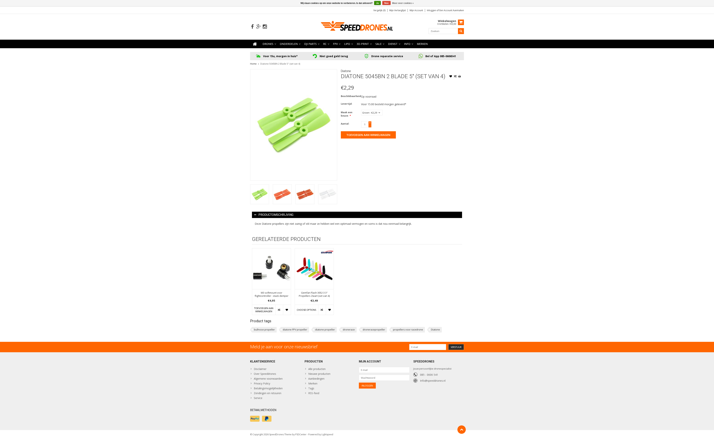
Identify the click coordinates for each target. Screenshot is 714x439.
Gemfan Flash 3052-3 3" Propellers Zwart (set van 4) (314, 294)
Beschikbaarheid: (350, 96)
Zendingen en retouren (267, 393)
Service (258, 398)
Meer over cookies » (403, 3)
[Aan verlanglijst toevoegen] (450, 76)
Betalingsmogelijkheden (268, 388)
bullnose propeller (264, 329)
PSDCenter (300, 434)
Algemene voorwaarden (268, 378)
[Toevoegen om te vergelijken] (455, 76)
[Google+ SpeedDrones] (258, 26)
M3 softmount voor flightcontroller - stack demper (271, 294)
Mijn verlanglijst (397, 10)
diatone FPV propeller (295, 329)
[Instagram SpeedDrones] (264, 26)
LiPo (347, 44)
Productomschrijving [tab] (275, 215)
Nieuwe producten (319, 374)
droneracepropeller (374, 329)
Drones (268, 44)
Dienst (393, 44)
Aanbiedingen (316, 378)
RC (325, 44)
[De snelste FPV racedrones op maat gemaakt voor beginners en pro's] (357, 26)
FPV (335, 44)
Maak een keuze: (346, 114)
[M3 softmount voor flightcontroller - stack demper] (271, 268)
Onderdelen (289, 44)
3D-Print (363, 44)
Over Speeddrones (265, 374)
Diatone (346, 71)
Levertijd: (346, 103)
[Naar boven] (461, 429)
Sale (378, 44)
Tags (311, 388)
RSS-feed (313, 393)
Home (253, 63)
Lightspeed (327, 434)
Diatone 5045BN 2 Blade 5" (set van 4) (280, 63)
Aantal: (345, 123)
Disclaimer (260, 369)
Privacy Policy (262, 383)
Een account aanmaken (451, 10)
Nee (386, 3)
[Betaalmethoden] (255, 419)
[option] (259, 194)
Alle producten (317, 369)
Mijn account (416, 10)
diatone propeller (325, 329)
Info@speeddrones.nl (433, 380)
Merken (422, 44)
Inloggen (432, 10)
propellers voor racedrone (408, 329)
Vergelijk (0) (379, 10)
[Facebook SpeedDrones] (252, 26)
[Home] (255, 44)
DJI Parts (310, 44)
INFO (407, 44)
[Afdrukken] (459, 76)
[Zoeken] (461, 31)
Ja (377, 3)
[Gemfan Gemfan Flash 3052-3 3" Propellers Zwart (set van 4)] (314, 268)
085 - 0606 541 (429, 374)
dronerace (349, 329)
